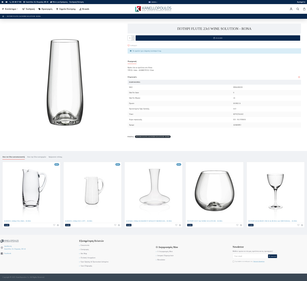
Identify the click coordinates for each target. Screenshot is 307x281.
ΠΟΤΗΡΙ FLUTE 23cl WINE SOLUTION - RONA (153, 136)
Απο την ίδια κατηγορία (36, 157)
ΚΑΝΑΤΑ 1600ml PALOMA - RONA (17, 221)
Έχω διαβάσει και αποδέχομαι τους (249, 261)
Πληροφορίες (132, 77)
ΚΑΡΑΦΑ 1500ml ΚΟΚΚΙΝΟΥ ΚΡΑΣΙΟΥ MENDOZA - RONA (149, 221)
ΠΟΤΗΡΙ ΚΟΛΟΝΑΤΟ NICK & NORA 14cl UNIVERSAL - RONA (272, 221)
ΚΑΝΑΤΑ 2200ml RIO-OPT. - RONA (78, 221)
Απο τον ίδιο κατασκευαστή (13, 157)
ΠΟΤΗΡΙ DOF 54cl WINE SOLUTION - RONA (204, 221)
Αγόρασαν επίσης (55, 157)
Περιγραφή (132, 61)
